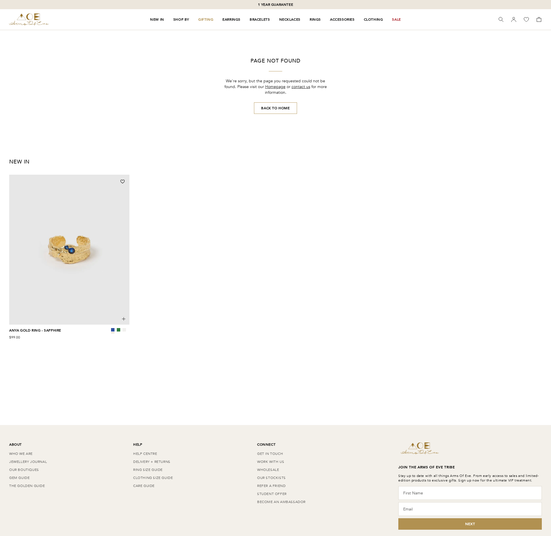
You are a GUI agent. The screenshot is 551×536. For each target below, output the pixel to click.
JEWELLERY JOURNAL (28, 461)
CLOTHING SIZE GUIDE (153, 477)
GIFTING (205, 19)
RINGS (315, 19)
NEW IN (157, 19)
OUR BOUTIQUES (24, 469)
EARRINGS (231, 19)
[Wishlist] (526, 19)
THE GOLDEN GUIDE (27, 486)
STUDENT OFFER (272, 494)
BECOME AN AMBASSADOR (281, 502)
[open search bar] (501, 19)
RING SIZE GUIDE (148, 469)
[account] (514, 19)
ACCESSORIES (342, 19)
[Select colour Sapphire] (113, 330)
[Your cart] (539, 19)
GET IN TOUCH (270, 453)
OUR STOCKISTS (271, 477)
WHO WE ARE (21, 453)
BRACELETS (260, 19)
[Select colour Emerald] (118, 330)
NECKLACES (289, 19)
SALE (396, 19)
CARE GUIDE (144, 486)
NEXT (470, 524)
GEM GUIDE (19, 477)
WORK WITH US (270, 461)
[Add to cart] (123, 318)
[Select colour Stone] (124, 330)
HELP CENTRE (145, 453)
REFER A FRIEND (271, 486)
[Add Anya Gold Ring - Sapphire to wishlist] (122, 181)
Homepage (275, 86)
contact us (301, 86)
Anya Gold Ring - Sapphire (35, 330)
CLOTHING (373, 19)
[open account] (514, 19)
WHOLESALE (268, 469)
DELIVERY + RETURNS (151, 461)
